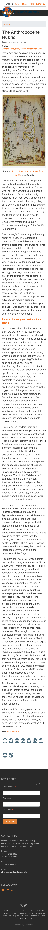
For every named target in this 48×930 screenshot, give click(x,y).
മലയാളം (40, 3)
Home (7, 24)
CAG (23, 915)
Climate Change (13, 731)
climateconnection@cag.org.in (14, 872)
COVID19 (24, 731)
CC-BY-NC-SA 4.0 (25, 918)
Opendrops (29, 924)
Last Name (8, 809)
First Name (8, 798)
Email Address (9, 787)
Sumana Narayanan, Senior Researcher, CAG (22, 49)
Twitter (10, 890)
